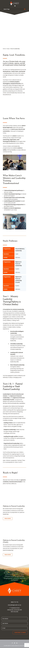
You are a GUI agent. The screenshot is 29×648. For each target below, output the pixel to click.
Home (4, 48)
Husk (24, 645)
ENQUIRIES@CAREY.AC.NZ (14, 605)
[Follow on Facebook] (12, 643)
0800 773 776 (14, 602)
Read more (8, 518)
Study (8, 48)
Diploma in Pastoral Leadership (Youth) (14, 541)
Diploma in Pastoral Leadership (14, 506)
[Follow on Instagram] (14, 643)
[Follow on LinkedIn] (17, 643)
